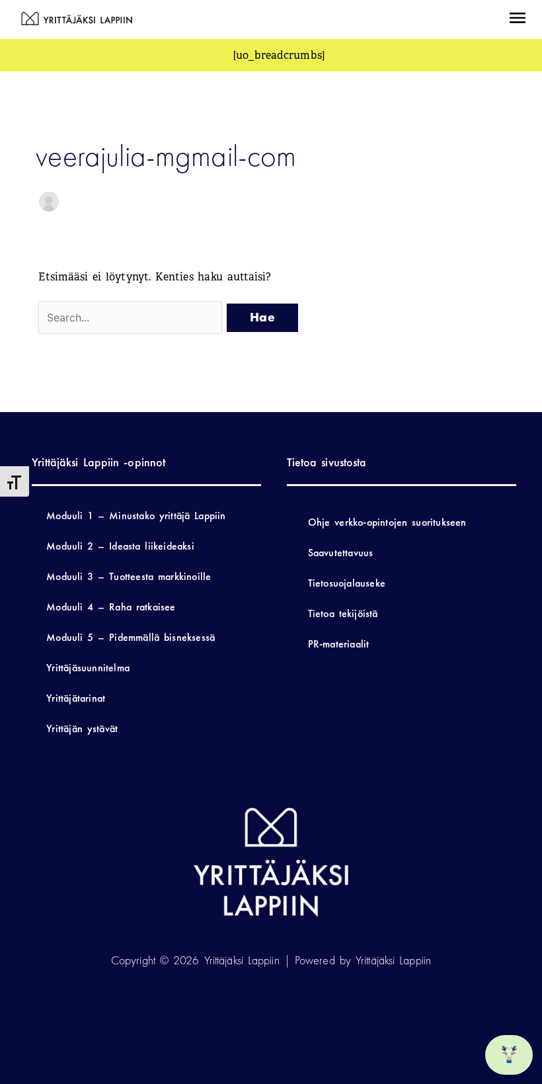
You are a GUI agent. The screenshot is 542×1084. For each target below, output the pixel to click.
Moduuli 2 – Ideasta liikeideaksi (120, 546)
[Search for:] (132, 318)
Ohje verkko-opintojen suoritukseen (387, 522)
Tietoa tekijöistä (343, 613)
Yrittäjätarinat (75, 698)
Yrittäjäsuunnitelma (88, 668)
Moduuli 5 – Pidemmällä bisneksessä (130, 637)
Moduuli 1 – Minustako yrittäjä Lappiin (135, 515)
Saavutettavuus (340, 553)
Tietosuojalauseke (346, 583)
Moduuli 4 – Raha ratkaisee (110, 607)
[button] (517, 19)
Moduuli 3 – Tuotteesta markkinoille (128, 576)
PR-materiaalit (338, 644)
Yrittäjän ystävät (82, 728)
